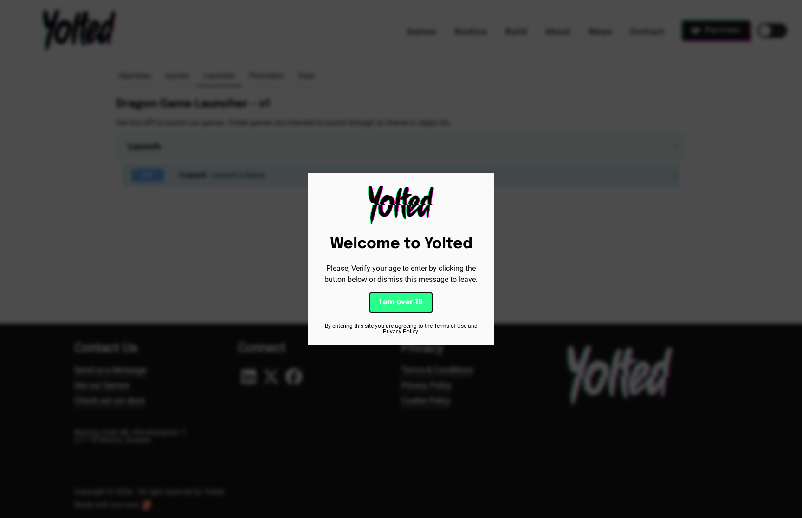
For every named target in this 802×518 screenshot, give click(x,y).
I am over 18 (401, 302)
